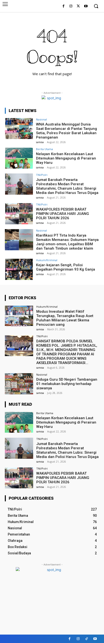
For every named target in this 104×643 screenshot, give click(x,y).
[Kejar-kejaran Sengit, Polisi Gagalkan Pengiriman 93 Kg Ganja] (19, 269)
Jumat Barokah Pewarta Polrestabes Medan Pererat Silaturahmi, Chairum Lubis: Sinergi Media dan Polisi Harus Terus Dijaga (67, 186)
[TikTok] (86, 639)
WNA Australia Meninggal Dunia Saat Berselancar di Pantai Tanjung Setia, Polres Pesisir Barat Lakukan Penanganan (66, 130)
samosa (40, 142)
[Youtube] (85, 6)
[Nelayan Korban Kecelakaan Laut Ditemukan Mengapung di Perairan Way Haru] (19, 158)
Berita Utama (44, 149)
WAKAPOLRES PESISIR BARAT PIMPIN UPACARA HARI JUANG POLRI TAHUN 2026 (62, 213)
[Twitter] (78, 6)
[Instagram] (71, 6)
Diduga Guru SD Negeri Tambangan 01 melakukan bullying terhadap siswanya (66, 383)
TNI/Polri (41, 174)
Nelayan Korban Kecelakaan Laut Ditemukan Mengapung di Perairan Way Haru (66, 158)
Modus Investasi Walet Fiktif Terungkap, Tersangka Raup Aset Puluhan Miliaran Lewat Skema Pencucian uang (64, 318)
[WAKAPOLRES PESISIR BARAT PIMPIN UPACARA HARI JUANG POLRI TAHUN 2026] (19, 213)
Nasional (41, 119)
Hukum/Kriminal (46, 260)
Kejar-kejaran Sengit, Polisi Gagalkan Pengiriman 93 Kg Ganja (65, 267)
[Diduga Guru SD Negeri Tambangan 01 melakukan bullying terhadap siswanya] (19, 383)
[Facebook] (63, 6)
